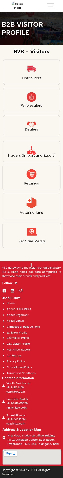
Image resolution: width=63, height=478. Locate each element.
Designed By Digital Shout (36, 474)
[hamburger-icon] (50, 5)
